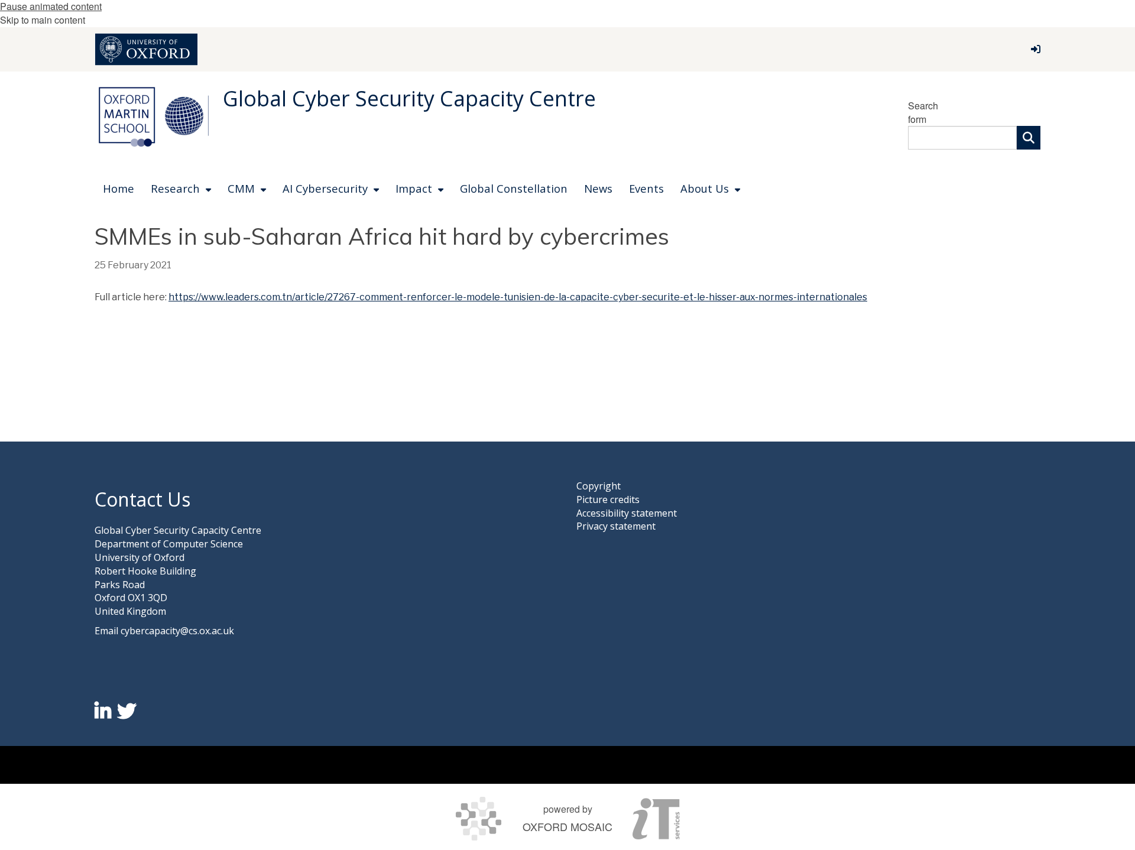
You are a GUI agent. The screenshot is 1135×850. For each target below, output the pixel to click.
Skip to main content (42, 20)
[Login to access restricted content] (1035, 49)
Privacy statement (616, 526)
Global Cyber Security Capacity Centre (409, 98)
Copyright (598, 485)
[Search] (1028, 138)
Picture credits (608, 499)
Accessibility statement (626, 513)
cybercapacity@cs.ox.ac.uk (177, 630)
